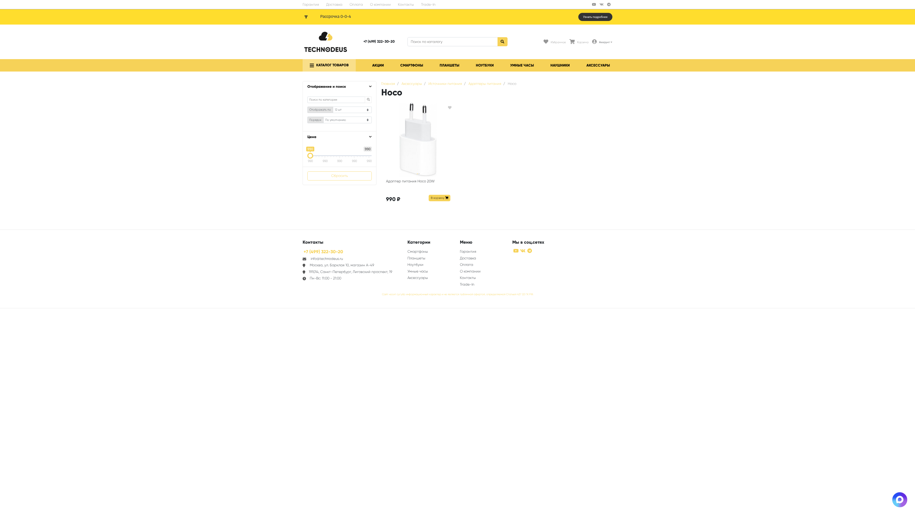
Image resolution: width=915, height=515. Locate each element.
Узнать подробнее (595, 17)
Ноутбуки (485, 65)
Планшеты (449, 65)
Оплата (356, 4)
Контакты (406, 4)
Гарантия (311, 4)
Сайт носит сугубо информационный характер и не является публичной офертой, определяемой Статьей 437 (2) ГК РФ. (457, 294)
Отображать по (320, 109)
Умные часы (522, 65)
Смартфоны (411, 65)
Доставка (334, 4)
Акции (378, 65)
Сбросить (339, 176)
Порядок (315, 120)
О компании (380, 4)
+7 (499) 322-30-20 (379, 41)
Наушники (560, 65)
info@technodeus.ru (327, 259)
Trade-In (428, 4)
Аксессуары (598, 65)
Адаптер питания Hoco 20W (410, 181)
